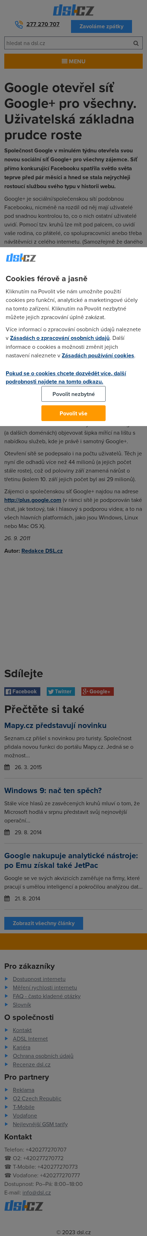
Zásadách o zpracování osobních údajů (60, 338)
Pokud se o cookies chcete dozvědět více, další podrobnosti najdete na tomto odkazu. (66, 377)
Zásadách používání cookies (98, 355)
